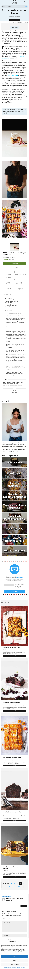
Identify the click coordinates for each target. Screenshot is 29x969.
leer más (14, 655)
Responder (23, 906)
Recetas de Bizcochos (14, 19)
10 (9, 886)
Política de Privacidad (16, 967)
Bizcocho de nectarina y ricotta (11, 647)
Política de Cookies (7, 967)
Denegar (14, 960)
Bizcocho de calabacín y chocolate (12, 812)
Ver (21, 587)
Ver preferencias (15, 964)
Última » (20, 886)
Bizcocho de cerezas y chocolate (11, 702)
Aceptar (14, 956)
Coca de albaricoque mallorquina (12, 757)
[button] (27, 941)
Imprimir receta (15, 27)
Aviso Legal (23, 967)
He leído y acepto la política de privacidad (19, 586)
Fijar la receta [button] (15, 267)
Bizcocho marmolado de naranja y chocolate (12, 867)
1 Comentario (17, 16)
